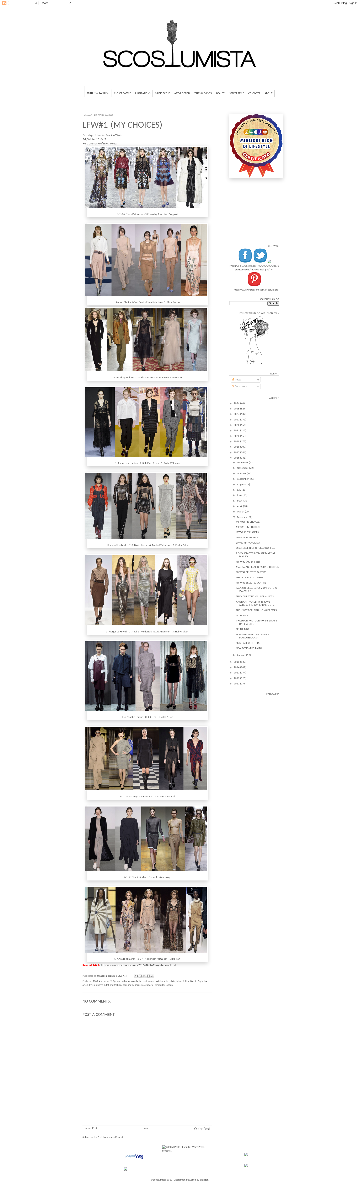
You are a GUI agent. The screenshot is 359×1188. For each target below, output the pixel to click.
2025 (237, 408)
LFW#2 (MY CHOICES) (247, 532)
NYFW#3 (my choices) (248, 562)
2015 (237, 662)
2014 (237, 667)
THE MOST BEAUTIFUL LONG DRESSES (256, 610)
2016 (237, 458)
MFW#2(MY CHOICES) (248, 522)
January (241, 655)
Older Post (202, 1129)
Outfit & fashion (98, 93)
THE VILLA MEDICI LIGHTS (249, 577)
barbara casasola (129, 981)
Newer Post (91, 1128)
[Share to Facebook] (148, 976)
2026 (237, 403)
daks (173, 981)
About (268, 93)
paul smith (128, 985)
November (243, 468)
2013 (237, 672)
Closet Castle (122, 93)
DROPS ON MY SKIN (247, 537)
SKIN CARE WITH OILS (247, 643)
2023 (237, 419)
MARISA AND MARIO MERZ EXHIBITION (257, 567)
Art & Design (182, 93)
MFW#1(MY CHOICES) (248, 527)
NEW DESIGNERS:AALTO (249, 648)
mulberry (97, 985)
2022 (237, 425)
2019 (237, 441)
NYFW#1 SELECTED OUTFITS (251, 582)
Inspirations (142, 93)
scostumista (147, 985)
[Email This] (136, 976)
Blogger (204, 1179)
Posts (237, 379)
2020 (237, 436)
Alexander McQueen (109, 981)
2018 (237, 447)
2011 (237, 683)
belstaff (143, 981)
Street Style (236, 93)
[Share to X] (144, 976)
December (243, 462)
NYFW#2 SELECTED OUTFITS (251, 572)
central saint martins (158, 981)
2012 (237, 678)
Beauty (220, 93)
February (242, 517)
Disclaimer (179, 1179)
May (239, 501)
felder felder (182, 981)
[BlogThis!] (140, 976)
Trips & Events (203, 93)
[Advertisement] (147, 1100)
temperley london (164, 985)
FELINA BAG (242, 629)
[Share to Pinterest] (152, 976)
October (242, 473)
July (239, 490)
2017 (237, 452)
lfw (90, 985)
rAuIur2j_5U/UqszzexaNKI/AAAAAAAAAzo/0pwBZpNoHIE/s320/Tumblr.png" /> (254, 268)
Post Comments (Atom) (110, 1137)
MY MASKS (242, 615)
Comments (240, 386)
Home (146, 1128)
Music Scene (162, 93)
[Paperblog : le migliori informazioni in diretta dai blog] (134, 1159)
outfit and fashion (113, 985)
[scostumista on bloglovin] (254, 364)
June (240, 495)
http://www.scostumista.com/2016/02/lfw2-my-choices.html (138, 965)
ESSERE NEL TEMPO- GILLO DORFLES (255, 548)
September (243, 479)
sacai (137, 985)
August (241, 484)
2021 (237, 430)
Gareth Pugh (196, 981)
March (241, 511)
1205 (95, 981)
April (240, 506)
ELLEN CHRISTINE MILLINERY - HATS (255, 596)
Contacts (254, 93)
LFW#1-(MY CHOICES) (248, 542)
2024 (237, 414)
